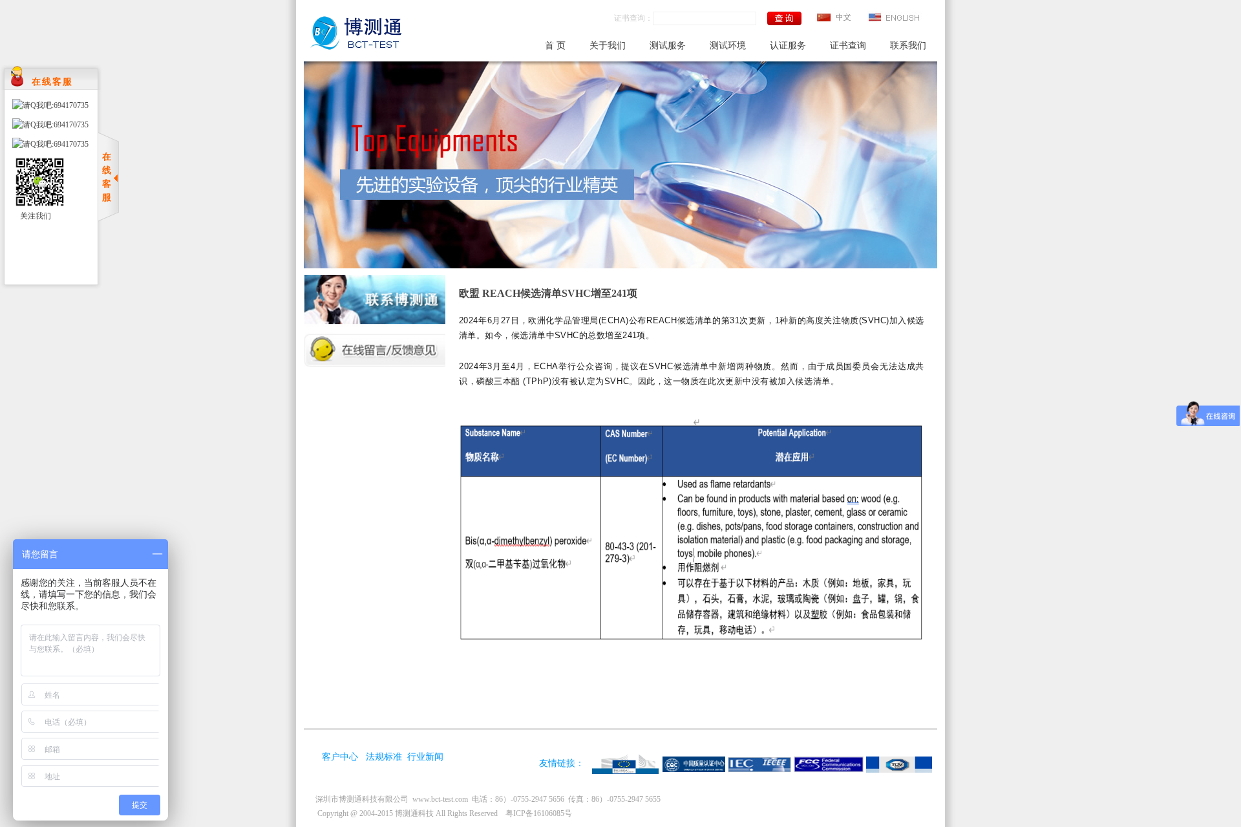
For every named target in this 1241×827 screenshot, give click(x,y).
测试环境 (728, 45)
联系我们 (908, 45)
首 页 (555, 45)
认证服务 (788, 45)
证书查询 (848, 45)
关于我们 (607, 45)
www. (440, 799)
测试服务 (668, 45)
